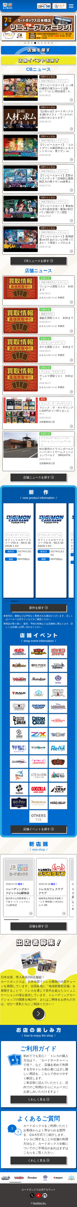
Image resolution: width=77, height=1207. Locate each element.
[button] (25, 43)
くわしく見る (37, 1099)
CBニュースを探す (37, 260)
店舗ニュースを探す (37, 477)
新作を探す (37, 607)
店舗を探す (37, 926)
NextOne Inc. (39, 1203)
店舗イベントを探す (37, 829)
